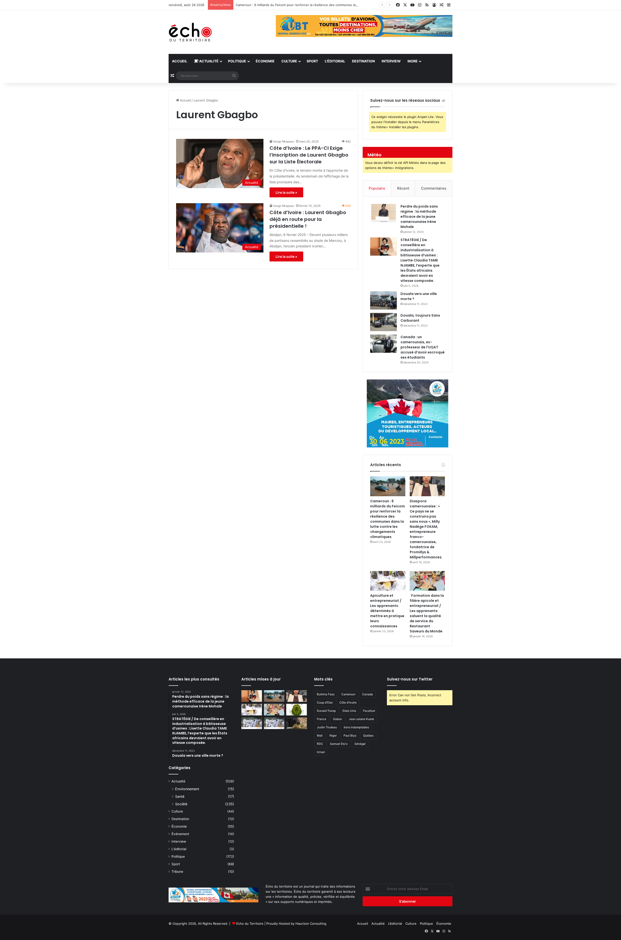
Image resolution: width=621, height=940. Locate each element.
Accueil (179, 61)
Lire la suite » (286, 192)
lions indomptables (356, 727)
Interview (391, 61)
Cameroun (348, 694)
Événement (180, 834)
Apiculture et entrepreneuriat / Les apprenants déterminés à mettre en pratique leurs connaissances (387, 611)
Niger (333, 735)
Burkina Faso (326, 694)
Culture (289, 61)
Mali (320, 735)
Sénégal (360, 744)
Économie (265, 61)
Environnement (187, 789)
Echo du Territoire (249, 923)
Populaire (377, 188)
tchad (321, 752)
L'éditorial (179, 849)
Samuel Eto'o (339, 744)
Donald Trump (326, 711)
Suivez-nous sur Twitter (410, 679)
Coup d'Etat (325, 702)
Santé (179, 796)
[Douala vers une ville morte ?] (383, 300)
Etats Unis (349, 711)
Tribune (177, 871)
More (413, 61)
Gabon (337, 719)
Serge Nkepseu (283, 141)
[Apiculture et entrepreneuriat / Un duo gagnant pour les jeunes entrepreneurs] (274, 723)
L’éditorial (335, 61)
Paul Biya (349, 735)
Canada (367, 694)
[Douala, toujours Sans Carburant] (383, 322)
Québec (368, 735)
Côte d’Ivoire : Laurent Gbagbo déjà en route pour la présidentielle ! (308, 219)
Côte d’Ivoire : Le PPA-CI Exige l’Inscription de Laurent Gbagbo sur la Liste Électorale (309, 155)
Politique (237, 61)
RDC (320, 744)
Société (181, 804)
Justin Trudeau (327, 727)
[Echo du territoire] (190, 32)
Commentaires (433, 188)
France (321, 719)
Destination (363, 61)
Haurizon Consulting (310, 923)
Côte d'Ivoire (348, 702)
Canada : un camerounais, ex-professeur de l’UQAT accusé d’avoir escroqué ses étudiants (422, 347)
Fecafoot (369, 711)
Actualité (208, 61)
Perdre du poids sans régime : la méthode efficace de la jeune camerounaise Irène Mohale (419, 216)
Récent (403, 188)
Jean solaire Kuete (361, 719)
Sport (312, 61)
